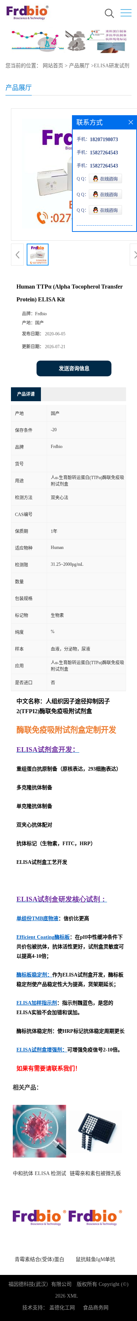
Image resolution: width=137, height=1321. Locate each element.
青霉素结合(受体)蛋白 (39, 1259)
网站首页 (53, 65)
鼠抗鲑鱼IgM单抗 (95, 1259)
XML (72, 1296)
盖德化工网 (62, 1307)
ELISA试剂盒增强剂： (41, 1050)
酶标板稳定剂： (34, 975)
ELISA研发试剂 (111, 65)
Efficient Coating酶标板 (43, 937)
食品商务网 (96, 1307)
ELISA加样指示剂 (36, 1003)
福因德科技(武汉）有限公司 (40, 1284)
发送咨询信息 (74, 368)
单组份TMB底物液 (37, 918)
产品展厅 (79, 65)
